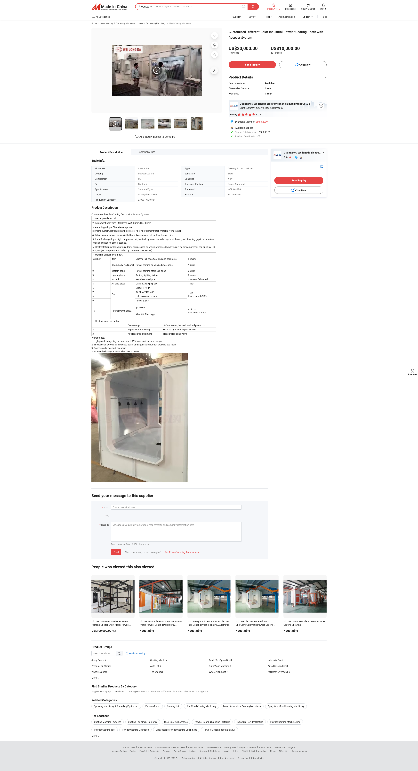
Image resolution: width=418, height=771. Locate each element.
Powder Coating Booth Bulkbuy (219, 729)
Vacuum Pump (152, 706)
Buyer (252, 16)
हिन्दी (253, 751)
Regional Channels (247, 747)
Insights (291, 747)
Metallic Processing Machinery (152, 23)
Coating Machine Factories (107, 721)
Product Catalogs (137, 653)
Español (143, 751)
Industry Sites (230, 747)
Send (116, 552)
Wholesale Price (214, 747)
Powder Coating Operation (135, 729)
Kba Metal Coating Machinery (201, 706)
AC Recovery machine (279, 671)
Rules (324, 16)
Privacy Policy (257, 758)
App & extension (287, 16)
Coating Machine (158, 660)
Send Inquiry (252, 64)
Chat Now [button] (305, 64)
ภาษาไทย (262, 751)
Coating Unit (173, 706)
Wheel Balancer (99, 671)
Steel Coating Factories (176, 721)
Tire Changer (156, 671)
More (94, 735)
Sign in (323, 8)
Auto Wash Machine (219, 666)
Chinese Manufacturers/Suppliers (170, 747)
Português (154, 751)
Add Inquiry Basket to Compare (157, 136)
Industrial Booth (276, 660)
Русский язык (180, 751)
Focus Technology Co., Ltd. (188, 758)
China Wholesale (195, 747)
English (132, 751)
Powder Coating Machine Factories (212, 721)
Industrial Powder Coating (250, 721)
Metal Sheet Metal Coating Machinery (242, 706)
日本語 (245, 751)
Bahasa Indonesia (299, 751)
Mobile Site (280, 747)
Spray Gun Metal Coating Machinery (286, 706)
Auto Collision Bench (278, 666)
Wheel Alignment (217, 671)
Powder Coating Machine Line (285, 721)
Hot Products (129, 747)
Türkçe (273, 751)
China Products (145, 747)
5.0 (286, 157)
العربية (226, 751)
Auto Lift (154, 666)
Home (94, 23)
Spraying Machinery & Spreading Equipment (116, 706)
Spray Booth (97, 660)
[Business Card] (321, 166)
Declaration (243, 758)
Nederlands (215, 751)
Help (268, 16)
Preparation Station (101, 666)
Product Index (265, 747)
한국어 (235, 751)
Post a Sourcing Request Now (182, 552)
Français (166, 751)
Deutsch (203, 751)
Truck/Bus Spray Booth (221, 660)
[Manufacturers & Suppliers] (109, 6)
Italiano (192, 751)
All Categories (103, 16)
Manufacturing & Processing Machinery (117, 23)
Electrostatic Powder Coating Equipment (176, 729)
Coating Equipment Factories (142, 721)
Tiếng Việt (283, 751)
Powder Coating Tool (104, 729)
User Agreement (227, 758)
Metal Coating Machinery (180, 23)
